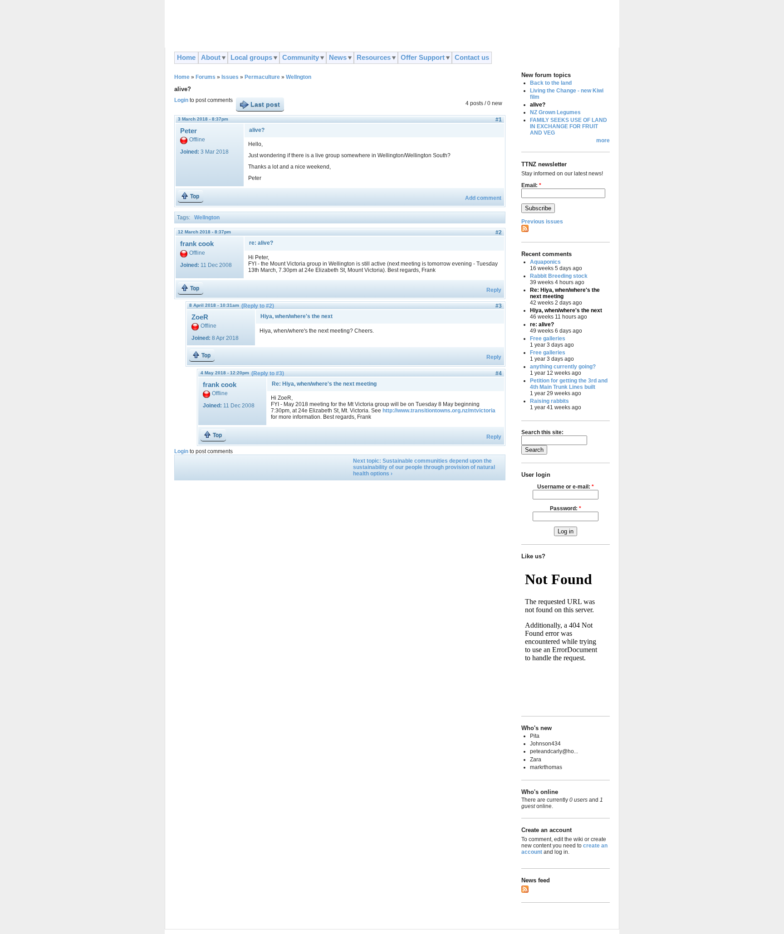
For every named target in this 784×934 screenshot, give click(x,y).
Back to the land (551, 83)
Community (300, 57)
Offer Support (423, 57)
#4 (498, 373)
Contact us (472, 57)
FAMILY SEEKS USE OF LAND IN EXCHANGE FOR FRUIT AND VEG (568, 126)
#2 (498, 232)
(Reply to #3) (267, 373)
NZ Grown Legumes (555, 112)
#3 (498, 306)
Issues (230, 77)
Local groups (251, 57)
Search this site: (542, 432)
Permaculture (262, 77)
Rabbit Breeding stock (559, 276)
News (338, 57)
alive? (537, 105)
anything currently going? (563, 366)
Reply (493, 290)
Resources (374, 57)
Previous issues (542, 221)
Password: (565, 508)
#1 (498, 119)
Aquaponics (545, 262)
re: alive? (542, 324)
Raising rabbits (549, 401)
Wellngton (298, 77)
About (210, 57)
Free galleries (547, 338)
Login (181, 100)
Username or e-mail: (565, 487)
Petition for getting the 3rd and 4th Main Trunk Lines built (569, 383)
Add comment (483, 198)
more (603, 140)
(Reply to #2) (257, 306)
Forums (206, 77)
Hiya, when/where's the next (566, 310)
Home (186, 57)
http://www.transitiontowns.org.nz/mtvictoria (438, 410)
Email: (531, 185)
